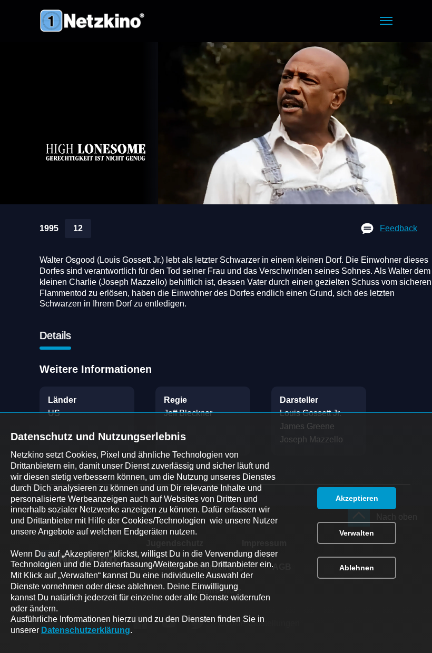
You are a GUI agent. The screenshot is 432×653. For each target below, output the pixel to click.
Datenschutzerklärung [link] (85, 630)
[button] (386, 21)
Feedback (398, 228)
